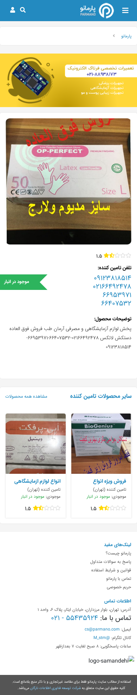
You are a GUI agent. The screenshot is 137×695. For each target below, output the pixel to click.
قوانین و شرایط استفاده (111, 569)
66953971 (117, 295)
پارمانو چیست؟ (118, 553)
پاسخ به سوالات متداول (110, 561)
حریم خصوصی (119, 586)
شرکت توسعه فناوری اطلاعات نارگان (55, 688)
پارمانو (126, 35)
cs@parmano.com (102, 629)
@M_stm (101, 637)
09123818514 (112, 278)
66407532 (116, 303)
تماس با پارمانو (118, 578)
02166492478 (112, 286)
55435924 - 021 (74, 618)
